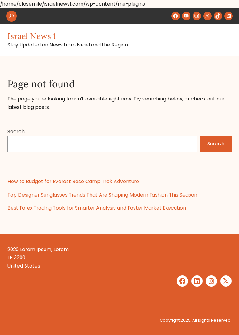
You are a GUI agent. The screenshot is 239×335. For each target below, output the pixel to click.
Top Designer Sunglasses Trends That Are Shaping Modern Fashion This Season (102, 195)
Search (16, 131)
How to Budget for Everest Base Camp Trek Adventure (73, 181)
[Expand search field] (11, 16)
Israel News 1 (31, 36)
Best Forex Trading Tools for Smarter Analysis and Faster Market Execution (96, 208)
